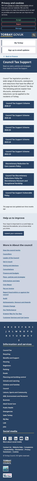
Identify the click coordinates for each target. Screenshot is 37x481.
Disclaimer (19, 449)
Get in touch (7, 262)
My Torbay (18, 43)
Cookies (16, 452)
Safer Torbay (7, 415)
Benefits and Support (11, 358)
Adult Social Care (9, 404)
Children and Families (11, 385)
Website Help (18, 447)
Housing (6, 362)
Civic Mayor (7, 285)
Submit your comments (13, 233)
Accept (18, 20)
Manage (20, 28)
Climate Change (9, 306)
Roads (5, 373)
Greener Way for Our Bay (12, 314)
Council (6, 388)
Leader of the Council (11, 258)
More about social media (12, 442)
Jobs (4, 427)
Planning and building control (14, 377)
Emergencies (8, 411)
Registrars (7, 366)
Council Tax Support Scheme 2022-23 (17, 152)
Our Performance (9, 310)
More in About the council (17, 245)
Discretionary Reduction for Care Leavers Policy (17, 164)
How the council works (11, 250)
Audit (5, 298)
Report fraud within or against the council (16, 293)
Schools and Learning (11, 381)
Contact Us (7, 447)
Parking (6, 369)
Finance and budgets (11, 273)
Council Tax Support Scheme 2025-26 (17, 116)
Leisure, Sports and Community (15, 392)
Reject (18, 24)
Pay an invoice (8, 288)
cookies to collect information (18, 5)
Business (6, 400)
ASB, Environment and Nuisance (15, 396)
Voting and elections (11, 266)
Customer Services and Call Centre (16, 318)
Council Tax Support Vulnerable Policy (18, 194)
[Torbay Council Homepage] (12, 35)
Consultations (8, 269)
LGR (4, 423)
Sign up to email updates (18, 50)
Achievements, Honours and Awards (17, 302)
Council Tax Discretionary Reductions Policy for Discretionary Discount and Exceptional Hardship (16, 179)
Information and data (11, 281)
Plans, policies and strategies (14, 277)
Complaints (28, 447)
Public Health (8, 408)
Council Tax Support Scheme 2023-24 (17, 140)
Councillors (7, 254)
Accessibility (9, 449)
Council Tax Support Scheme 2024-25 (17, 128)
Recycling (6, 354)
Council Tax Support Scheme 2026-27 (17, 104)
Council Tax (7, 350)
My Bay (6, 419)
